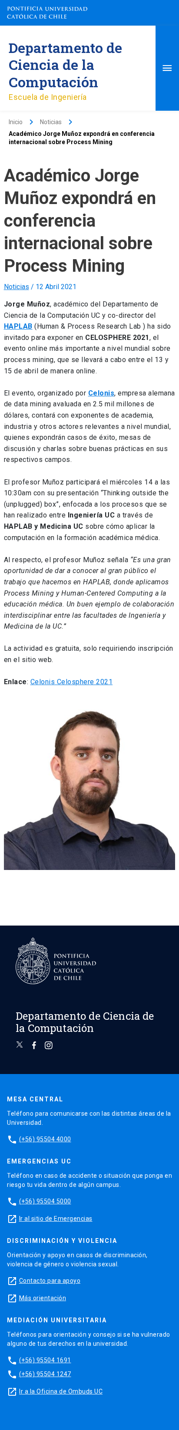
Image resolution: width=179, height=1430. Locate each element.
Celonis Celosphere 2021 (71, 682)
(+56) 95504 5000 (45, 1201)
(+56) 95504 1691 (45, 1360)
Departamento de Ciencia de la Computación (65, 64)
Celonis (101, 393)
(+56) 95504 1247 (45, 1374)
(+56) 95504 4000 (45, 1139)
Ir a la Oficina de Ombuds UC (61, 1391)
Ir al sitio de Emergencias (56, 1218)
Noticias (16, 287)
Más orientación (42, 1298)
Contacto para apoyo (50, 1280)
